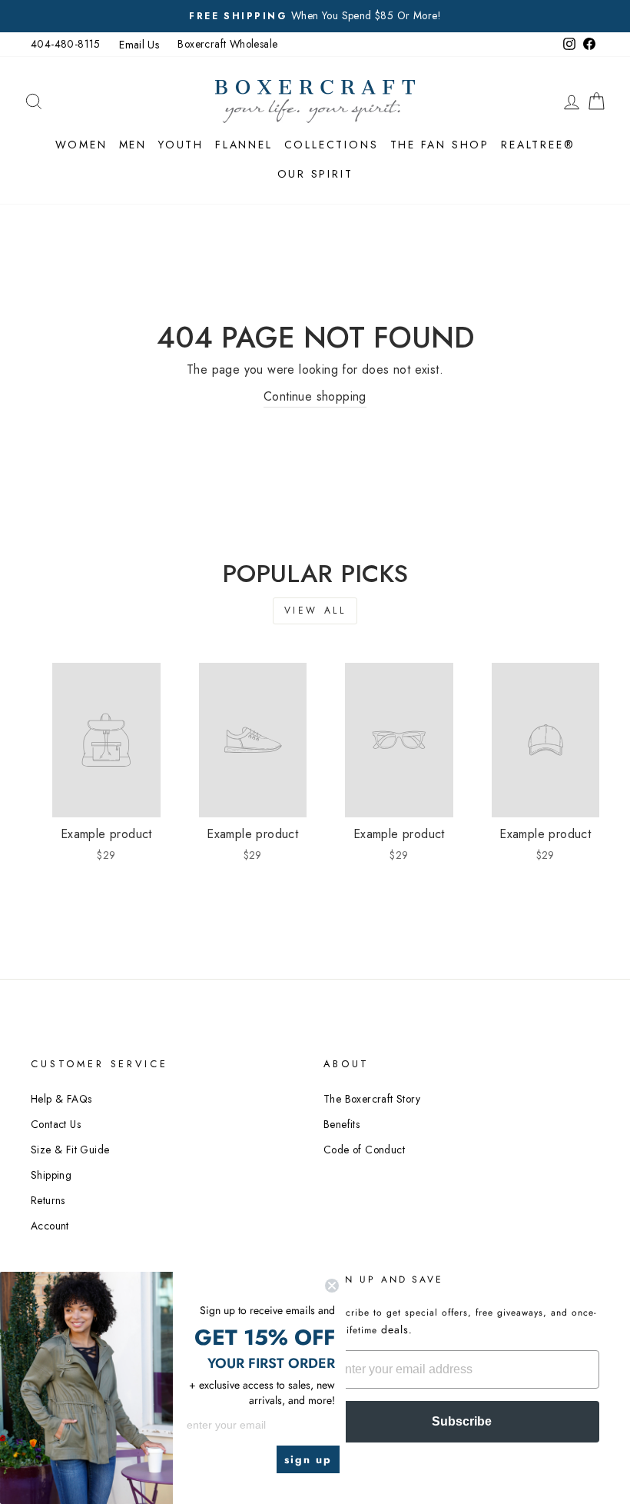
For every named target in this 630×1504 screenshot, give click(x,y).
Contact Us (56, 1124)
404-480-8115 (66, 44)
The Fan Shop (440, 144)
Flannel (244, 144)
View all (315, 610)
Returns (48, 1200)
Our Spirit (315, 173)
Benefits (341, 1124)
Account (50, 1225)
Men (133, 144)
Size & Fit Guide (70, 1149)
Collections (331, 144)
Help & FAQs (61, 1098)
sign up (308, 1459)
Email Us (139, 44)
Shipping (51, 1175)
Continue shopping (315, 396)
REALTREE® (538, 144)
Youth (181, 144)
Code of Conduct (364, 1149)
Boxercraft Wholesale (227, 44)
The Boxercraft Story (371, 1098)
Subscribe (462, 1421)
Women (81, 144)
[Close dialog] (332, 1285)
